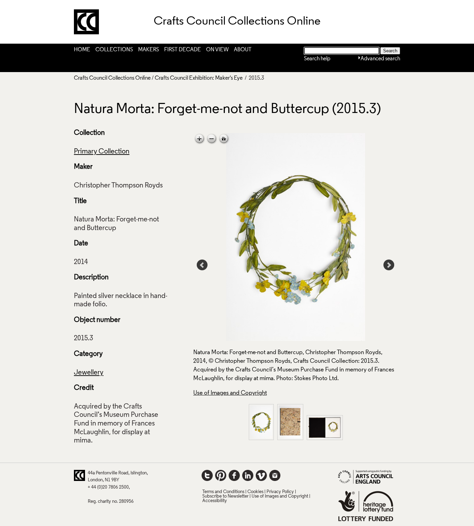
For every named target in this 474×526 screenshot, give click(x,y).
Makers (148, 50)
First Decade (182, 50)
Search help (317, 59)
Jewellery (88, 372)
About (243, 50)
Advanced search (380, 59)
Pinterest (220, 475)
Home (82, 50)
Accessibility (214, 501)
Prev (202, 265)
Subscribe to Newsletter (225, 496)
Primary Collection (101, 151)
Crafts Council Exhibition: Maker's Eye (199, 78)
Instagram (274, 475)
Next (389, 265)
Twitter (207, 475)
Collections (114, 50)
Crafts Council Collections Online (112, 78)
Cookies (255, 492)
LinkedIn (247, 475)
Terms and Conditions (223, 492)
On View (217, 50)
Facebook (234, 475)
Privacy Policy (280, 492)
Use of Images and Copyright (230, 393)
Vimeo (261, 475)
